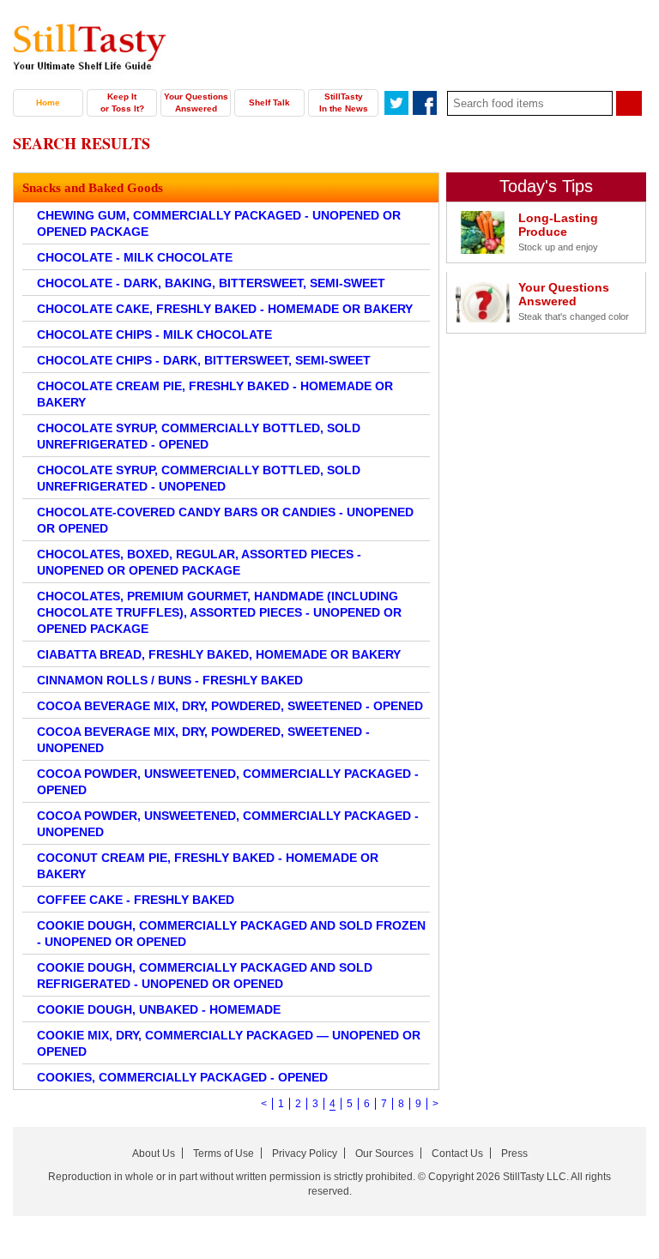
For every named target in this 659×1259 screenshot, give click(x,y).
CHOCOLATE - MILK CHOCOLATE (135, 257)
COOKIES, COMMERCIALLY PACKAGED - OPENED (182, 1077)
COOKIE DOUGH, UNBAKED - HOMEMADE (159, 1009)
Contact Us (457, 1154)
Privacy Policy (304, 1154)
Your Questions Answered (196, 102)
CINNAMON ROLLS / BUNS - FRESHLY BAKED (170, 680)
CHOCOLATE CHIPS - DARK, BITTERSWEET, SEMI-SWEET (204, 360)
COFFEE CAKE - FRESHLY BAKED (135, 900)
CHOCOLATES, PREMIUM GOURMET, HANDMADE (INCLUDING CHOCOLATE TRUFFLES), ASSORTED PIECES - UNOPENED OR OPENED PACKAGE (219, 612)
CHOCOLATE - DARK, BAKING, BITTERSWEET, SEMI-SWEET (211, 283)
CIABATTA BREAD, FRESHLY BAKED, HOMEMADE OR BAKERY (219, 654)
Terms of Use (223, 1154)
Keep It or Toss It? (122, 102)
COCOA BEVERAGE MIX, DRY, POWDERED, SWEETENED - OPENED (230, 706)
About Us (153, 1154)
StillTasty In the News (343, 102)
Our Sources (384, 1154)
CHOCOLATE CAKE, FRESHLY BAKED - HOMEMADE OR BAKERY (225, 309)
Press (514, 1154)
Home (48, 102)
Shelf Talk (269, 102)
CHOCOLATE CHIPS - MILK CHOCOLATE (154, 334)
